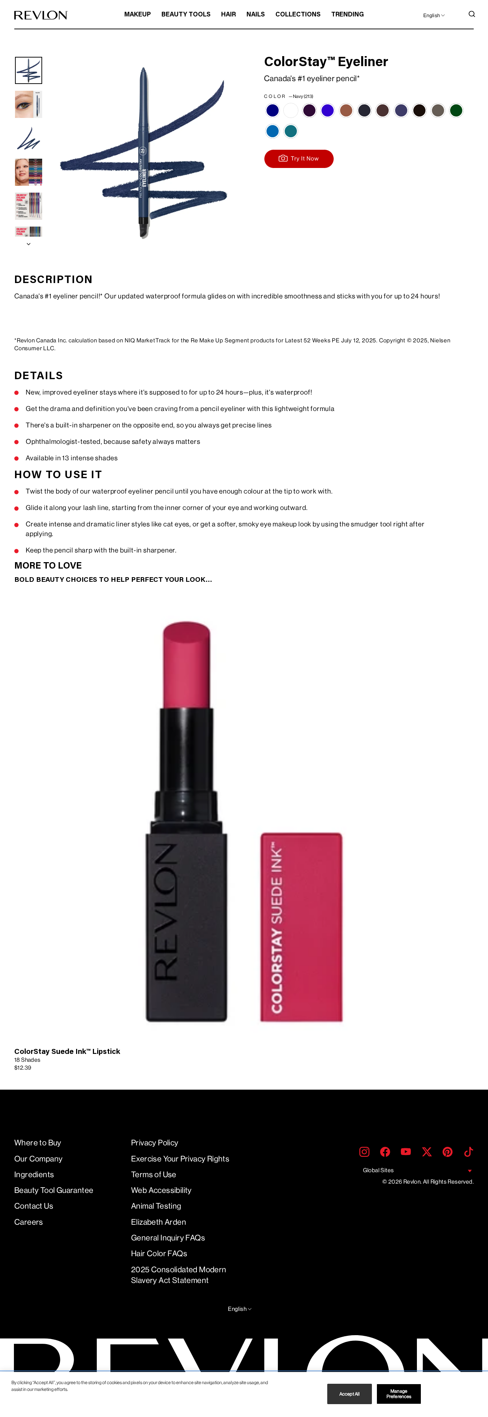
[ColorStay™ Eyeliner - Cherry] (309, 110)
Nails (256, 15)
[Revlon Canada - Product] (41, 15)
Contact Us (33, 1206)
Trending (347, 15)
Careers (28, 1222)
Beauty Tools (185, 15)
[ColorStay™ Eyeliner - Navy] (272, 110)
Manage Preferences (399, 1393)
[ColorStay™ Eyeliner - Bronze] (346, 110)
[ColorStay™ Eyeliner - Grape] (327, 110)
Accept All (349, 1394)
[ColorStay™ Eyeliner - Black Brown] (382, 110)
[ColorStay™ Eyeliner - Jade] (456, 110)
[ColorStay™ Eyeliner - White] (291, 110)
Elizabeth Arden (158, 1222)
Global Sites (378, 1170)
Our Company (38, 1158)
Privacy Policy (155, 1142)
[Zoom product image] (144, 152)
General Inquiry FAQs (168, 1237)
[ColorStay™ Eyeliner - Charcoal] (438, 110)
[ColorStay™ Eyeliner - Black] (364, 110)
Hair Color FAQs (159, 1253)
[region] (244, 1394)
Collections (297, 15)
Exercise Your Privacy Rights (180, 1158)
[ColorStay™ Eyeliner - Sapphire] (272, 131)
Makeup (137, 15)
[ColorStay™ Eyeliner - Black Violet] (401, 110)
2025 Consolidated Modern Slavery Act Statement (178, 1275)
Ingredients (34, 1174)
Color (288, 96)
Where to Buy (37, 1142)
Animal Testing (156, 1206)
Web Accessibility (161, 1190)
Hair (228, 15)
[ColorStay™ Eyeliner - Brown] (419, 110)
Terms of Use (153, 1174)
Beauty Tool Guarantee (53, 1190)
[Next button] (28, 242)
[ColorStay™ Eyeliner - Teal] (291, 131)
